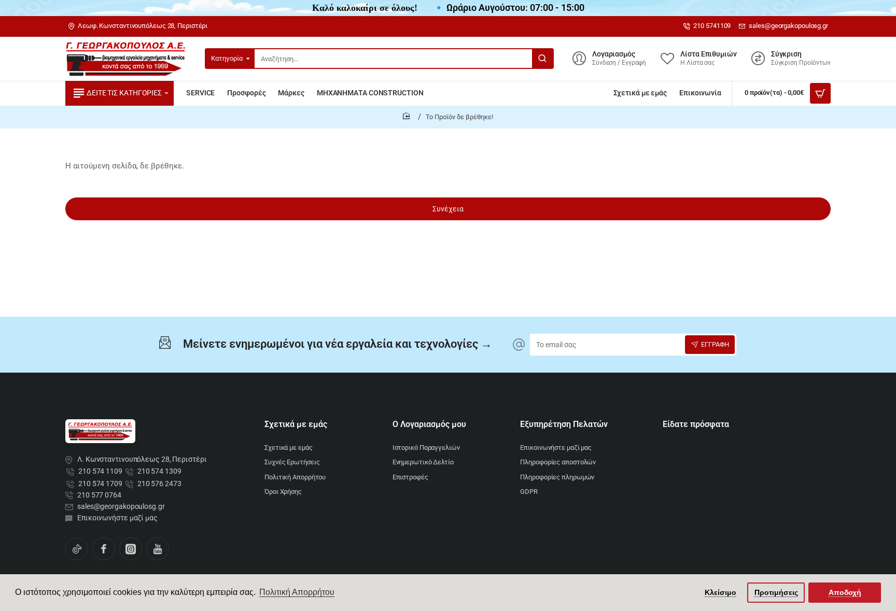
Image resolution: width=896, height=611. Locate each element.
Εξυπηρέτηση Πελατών (564, 424)
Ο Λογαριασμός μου (429, 424)
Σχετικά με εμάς (295, 424)
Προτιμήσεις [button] (776, 592)
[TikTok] (76, 548)
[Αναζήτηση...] (542, 58)
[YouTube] (157, 548)
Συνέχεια (448, 209)
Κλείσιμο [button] (720, 592)
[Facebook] (103, 548)
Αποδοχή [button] (845, 592)
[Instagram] (130, 548)
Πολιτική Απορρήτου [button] (296, 592)
